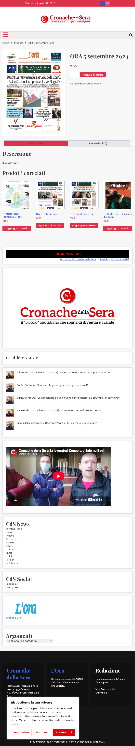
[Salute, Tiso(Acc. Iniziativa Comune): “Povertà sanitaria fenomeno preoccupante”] (10, 375)
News (9, 532)
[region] (43, 718)
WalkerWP (98, 741)
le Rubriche (12, 563)
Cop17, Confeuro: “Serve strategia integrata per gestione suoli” (52, 385)
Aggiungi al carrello (93, 74)
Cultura (10, 549)
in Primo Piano (14, 528)
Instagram (12, 587)
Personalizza (21, 732)
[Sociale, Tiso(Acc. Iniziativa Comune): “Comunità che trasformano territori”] (10, 413)
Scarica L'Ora (13, 617)
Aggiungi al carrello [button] (16, 228)
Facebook (11, 584)
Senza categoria (92, 83)
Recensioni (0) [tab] (98, 143)
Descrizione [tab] (35, 143)
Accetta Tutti (64, 732)
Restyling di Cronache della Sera (67, 259)
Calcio (9, 556)
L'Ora (57, 670)
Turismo (10, 542)
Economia (11, 539)
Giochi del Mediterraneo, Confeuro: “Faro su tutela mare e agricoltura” (56, 423)
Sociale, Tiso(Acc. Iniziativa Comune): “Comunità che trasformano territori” (59, 410)
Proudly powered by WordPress (48, 741)
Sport (9, 553)
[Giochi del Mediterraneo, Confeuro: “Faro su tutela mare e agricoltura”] (10, 426)
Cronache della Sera (19, 674)
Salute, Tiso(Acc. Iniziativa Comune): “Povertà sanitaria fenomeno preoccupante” (63, 372)
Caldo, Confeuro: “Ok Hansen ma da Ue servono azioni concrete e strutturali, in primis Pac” (68, 397)
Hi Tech (10, 559)
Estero (9, 546)
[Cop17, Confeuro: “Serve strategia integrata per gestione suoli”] (10, 388)
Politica (10, 535)
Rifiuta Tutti (42, 732)
